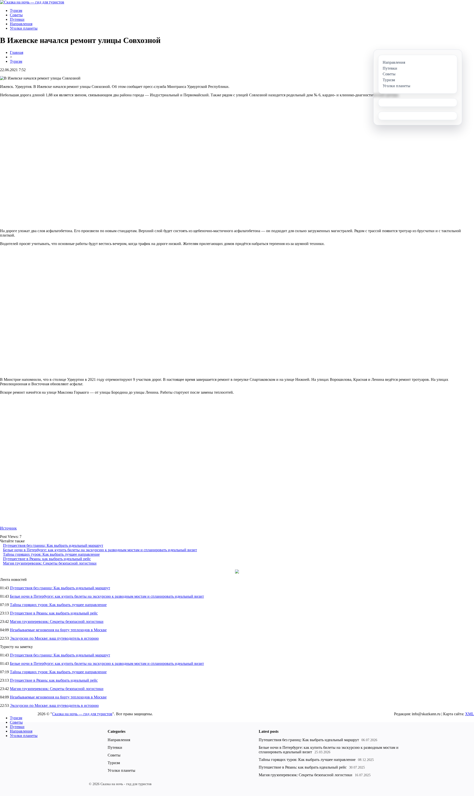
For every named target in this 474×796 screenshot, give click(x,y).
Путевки (17, 19)
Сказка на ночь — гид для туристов (82, 714)
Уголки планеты (24, 28)
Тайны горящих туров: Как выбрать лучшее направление (51, 554)
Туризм (16, 10)
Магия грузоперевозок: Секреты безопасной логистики (50, 563)
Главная (16, 52)
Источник (8, 528)
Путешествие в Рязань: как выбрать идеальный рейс (47, 559)
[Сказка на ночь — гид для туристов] (32, 2)
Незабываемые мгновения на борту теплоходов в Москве (58, 630)
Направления (21, 24)
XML (469, 714)
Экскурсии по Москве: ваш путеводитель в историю (54, 638)
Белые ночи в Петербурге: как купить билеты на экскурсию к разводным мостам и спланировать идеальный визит (100, 550)
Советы (16, 15)
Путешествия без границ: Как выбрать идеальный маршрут (53, 545)
